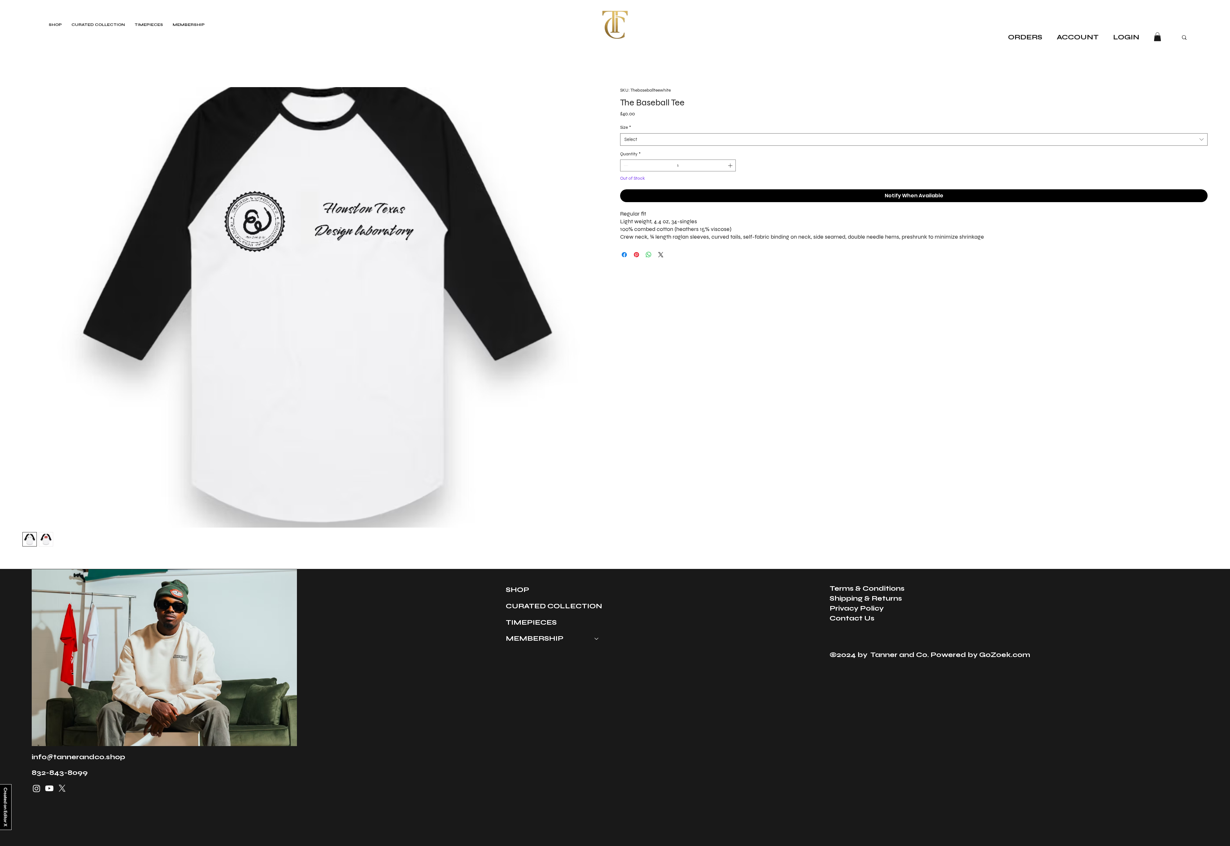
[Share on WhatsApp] (648, 255)
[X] (62, 788)
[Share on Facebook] (624, 255)
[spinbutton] (678, 165)
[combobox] (914, 139)
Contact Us (852, 618)
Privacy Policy (857, 608)
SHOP (517, 589)
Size (625, 127)
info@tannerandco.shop (78, 756)
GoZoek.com (1004, 654)
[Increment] (731, 165)
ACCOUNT (1078, 37)
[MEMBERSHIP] (597, 638)
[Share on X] (661, 255)
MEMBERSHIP (534, 638)
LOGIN (1126, 37)
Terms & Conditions (867, 588)
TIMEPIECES (531, 622)
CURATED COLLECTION (554, 606)
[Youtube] (49, 788)
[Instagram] (36, 788)
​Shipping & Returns (866, 598)
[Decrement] (625, 165)
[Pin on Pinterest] (636, 255)
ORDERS (1025, 37)
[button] (1157, 36)
